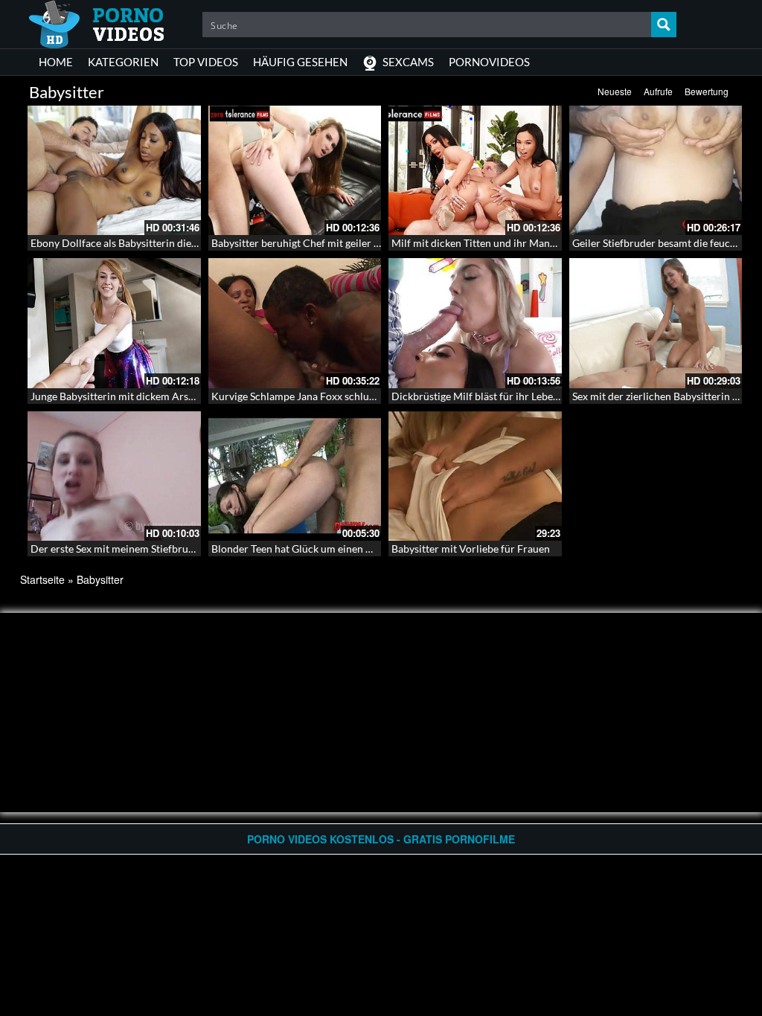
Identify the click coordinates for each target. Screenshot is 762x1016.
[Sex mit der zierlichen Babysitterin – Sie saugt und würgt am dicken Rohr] (656, 323)
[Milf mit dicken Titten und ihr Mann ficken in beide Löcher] (475, 170)
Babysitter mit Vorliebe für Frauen (470, 548)
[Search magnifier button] (663, 24)
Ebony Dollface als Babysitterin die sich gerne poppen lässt (166, 243)
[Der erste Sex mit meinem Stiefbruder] (114, 476)
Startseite (42, 579)
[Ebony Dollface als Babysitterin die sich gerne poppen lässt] (114, 170)
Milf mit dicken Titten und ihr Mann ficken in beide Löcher (525, 243)
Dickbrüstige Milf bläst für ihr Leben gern (486, 396)
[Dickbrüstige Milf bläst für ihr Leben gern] (475, 323)
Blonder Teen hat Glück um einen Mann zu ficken (323, 548)
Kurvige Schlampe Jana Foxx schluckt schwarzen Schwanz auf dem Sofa (375, 396)
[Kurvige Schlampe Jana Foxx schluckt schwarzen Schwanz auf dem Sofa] (295, 323)
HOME (56, 61)
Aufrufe (658, 91)
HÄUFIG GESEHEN (300, 61)
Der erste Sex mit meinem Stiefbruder (117, 548)
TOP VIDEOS (205, 61)
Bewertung (707, 91)
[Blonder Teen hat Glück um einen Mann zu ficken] (295, 474)
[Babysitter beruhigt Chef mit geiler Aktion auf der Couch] (295, 170)
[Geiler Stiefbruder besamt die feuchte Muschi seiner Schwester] (656, 170)
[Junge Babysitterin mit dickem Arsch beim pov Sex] (114, 323)
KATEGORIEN (123, 61)
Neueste (615, 91)
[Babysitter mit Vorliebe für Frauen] (475, 476)
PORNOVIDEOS (489, 61)
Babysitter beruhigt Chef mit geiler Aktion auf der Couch (342, 243)
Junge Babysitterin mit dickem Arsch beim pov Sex (146, 396)
